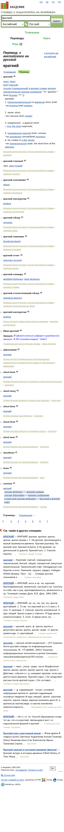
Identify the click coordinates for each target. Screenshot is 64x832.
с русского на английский (51, 55)
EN (41, 2)
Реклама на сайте (35, 770)
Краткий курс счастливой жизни (22, 733)
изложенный (15, 133)
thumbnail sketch (12, 241)
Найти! (56, 21)
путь (9, 126)
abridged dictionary (13, 279)
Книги (46, 38)
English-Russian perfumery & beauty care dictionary (26, 400)
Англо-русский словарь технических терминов (25, 321)
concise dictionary (13, 491)
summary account (12, 260)
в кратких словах (38, 88)
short (12, 81)
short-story (56, 400)
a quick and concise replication (20, 498)
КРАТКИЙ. (8, 716)
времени (39, 102)
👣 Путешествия (8, 775)
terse (42, 477)
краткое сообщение (38, 495)
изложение (15, 136)
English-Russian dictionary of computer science (24, 431)
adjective (9, 147)
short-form (9, 385)
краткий (7, 155)
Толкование (9, 72)
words (31, 140)
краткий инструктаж (13, 212)
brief (5, 85)
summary (40, 136)
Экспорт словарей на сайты (12, 780)
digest (6, 184)
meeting (28, 105)
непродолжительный (19, 102)
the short (16, 126)
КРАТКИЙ (8, 536)
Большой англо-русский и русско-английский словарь (28, 152)
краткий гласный (11, 174)
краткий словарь (11, 287)
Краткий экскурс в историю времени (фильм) (30, 749)
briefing (7, 203)
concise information (14, 495)
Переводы (17, 38)
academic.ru (12, 5)
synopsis (7, 222)
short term (44, 447)
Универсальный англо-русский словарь (21, 344)
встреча (14, 105)
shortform (44, 462)
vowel (19, 165)
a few (24, 140)
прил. (6, 81)
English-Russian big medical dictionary (20, 447)
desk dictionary (32, 279)
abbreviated (8, 366)
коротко (26, 133)
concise (7, 88)
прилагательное (18, 143)
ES (53, 2)
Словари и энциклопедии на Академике (28, 12)
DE (47, 2)
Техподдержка (21, 770)
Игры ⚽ (17, 44)
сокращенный (20, 88)
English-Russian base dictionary (18, 416)
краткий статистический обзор (19, 306)
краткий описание (12, 249)
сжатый (13, 85)
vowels (28, 116)
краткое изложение (31, 91)
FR (59, 2)
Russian (13, 95)
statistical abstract (12, 298)
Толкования (32, 32)
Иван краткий (49, 344)
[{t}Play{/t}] (14, 76)
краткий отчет (11, 268)
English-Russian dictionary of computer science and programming (32, 381)
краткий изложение (12, 193)
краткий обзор (10, 230)
